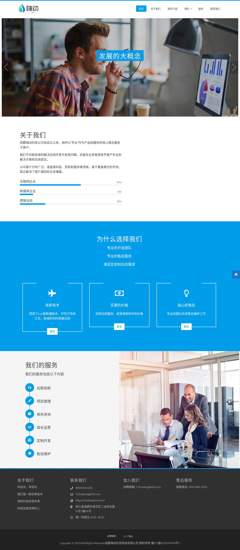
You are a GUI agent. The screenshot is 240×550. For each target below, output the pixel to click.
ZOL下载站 (128, 536)
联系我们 (215, 8)
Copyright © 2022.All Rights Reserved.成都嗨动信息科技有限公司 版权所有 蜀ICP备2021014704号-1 (120, 543)
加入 (120, 79)
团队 (186, 8)
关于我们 (156, 8)
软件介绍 (172, 8)
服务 (200, 8)
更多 (52, 331)
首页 (141, 8)
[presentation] (6, 67)
